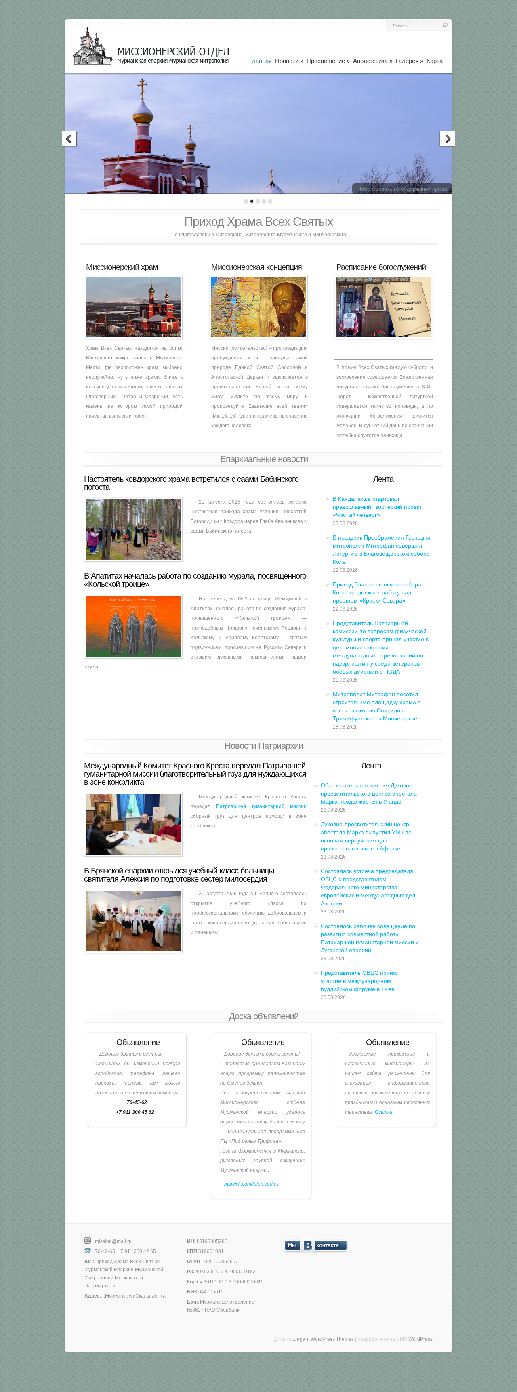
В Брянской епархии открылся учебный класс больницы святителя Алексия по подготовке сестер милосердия (179, 874)
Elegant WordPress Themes (323, 1339)
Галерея (409, 60)
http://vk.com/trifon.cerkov (251, 1184)
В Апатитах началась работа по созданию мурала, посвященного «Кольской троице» (195, 579)
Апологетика (373, 60)
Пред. (70, 140)
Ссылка (384, 1112)
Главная (260, 60)
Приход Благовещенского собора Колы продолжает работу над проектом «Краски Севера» (377, 592)
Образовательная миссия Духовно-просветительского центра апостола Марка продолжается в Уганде (369, 793)
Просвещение (328, 60)
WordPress (420, 1339)
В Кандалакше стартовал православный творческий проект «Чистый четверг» (377, 506)
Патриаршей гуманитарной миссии (261, 806)
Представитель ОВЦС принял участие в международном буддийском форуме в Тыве (360, 981)
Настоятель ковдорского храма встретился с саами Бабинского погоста (191, 482)
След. (447, 140)
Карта (435, 60)
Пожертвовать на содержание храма (402, 189)
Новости (289, 60)
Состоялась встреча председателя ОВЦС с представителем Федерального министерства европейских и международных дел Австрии (368, 887)
